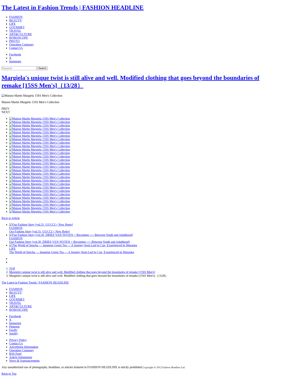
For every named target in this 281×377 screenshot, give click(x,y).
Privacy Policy (18, 340)
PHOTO (14, 41)
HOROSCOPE (18, 37)
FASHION (16, 17)
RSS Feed (15, 353)
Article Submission (20, 357)
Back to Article (11, 218)
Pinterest (14, 326)
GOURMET (17, 27)
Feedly (13, 330)
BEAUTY (15, 20)
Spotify (13, 333)
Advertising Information (23, 346)
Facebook (15, 54)
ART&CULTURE (20, 34)
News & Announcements (24, 360)
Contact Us (16, 48)
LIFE (12, 23)
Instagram (15, 61)
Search (42, 68)
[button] (140, 108)
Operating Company (21, 44)
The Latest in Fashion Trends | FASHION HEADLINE (73, 7)
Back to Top (9, 373)
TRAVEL (15, 30)
